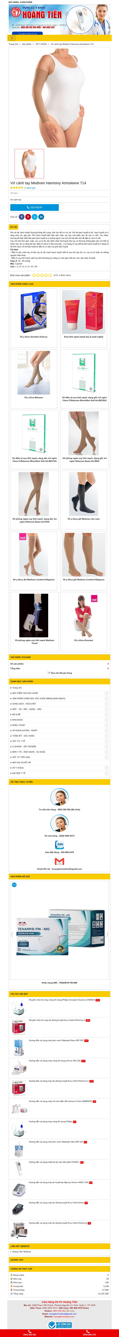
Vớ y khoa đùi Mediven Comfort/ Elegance (34, 579)
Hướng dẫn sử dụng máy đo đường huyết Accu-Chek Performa (58, 1223)
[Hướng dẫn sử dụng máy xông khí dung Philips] (19, 1129)
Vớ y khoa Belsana (33, 397)
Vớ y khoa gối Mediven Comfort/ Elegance (83, 579)
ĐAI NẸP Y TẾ (18, 773)
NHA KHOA (17, 720)
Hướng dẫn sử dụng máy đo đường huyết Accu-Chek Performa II (59, 1081)
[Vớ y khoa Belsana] (33, 373)
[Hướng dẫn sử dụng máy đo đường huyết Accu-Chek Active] (19, 1210)
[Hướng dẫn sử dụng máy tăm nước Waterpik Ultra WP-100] (19, 1149)
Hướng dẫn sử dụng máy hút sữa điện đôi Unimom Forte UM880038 (60, 1101)
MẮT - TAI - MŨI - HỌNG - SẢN (26, 709)
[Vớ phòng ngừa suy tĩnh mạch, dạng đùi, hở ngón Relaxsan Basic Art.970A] (34, 494)
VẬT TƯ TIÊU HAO (21, 757)
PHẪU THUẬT (18, 725)
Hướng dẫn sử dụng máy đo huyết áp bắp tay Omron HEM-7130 (58, 1182)
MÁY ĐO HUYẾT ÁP (21, 762)
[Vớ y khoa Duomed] (83, 615)
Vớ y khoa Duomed (83, 640)
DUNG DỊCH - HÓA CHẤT (24, 704)
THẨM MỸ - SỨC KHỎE (23, 736)
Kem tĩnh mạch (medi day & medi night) (83, 337)
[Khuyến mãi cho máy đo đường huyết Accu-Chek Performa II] (19, 1027)
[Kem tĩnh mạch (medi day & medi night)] (83, 312)
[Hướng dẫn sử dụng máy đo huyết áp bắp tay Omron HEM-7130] (19, 1190)
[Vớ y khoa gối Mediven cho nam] (83, 494)
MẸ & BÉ (16, 714)
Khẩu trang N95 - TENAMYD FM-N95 (59, 983)
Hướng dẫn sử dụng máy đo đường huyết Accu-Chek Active (56, 1202)
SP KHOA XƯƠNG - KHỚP (24, 730)
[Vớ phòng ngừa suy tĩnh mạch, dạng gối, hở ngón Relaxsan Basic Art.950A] (84, 433)
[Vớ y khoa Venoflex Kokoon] (33, 312)
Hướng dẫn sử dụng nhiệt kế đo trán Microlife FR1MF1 (54, 1162)
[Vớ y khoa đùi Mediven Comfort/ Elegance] (33, 555)
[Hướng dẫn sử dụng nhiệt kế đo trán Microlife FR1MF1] (19, 1169)
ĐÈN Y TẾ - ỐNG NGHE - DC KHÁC (28, 752)
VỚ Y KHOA (18, 768)
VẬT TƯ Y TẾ (18, 741)
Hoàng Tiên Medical (21, 1251)
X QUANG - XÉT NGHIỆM (24, 746)
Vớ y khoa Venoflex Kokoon (33, 337)
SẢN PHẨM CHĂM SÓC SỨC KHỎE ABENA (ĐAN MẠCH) (38, 698)
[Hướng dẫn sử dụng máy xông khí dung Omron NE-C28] (19, 1068)
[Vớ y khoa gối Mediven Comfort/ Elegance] (83, 555)
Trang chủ (17, 688)
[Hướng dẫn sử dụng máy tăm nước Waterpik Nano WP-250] (19, 1048)
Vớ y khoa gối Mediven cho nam (84, 519)
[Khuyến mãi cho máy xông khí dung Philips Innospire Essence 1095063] (19, 1007)
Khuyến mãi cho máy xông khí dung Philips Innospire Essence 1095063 (62, 1000)
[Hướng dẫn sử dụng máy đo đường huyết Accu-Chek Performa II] (19, 1088)
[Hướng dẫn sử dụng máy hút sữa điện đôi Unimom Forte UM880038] (19, 1108)
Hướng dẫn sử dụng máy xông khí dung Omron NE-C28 (54, 1060)
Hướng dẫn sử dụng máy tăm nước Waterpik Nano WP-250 (56, 1040)
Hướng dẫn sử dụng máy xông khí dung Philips (50, 1121)
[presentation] (12, 934)
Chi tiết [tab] (13, 227)
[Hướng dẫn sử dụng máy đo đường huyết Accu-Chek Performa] (19, 1230)
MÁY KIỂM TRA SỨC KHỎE (25, 693)
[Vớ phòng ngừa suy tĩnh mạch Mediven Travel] (34, 615)
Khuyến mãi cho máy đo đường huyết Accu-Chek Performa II (57, 1020)
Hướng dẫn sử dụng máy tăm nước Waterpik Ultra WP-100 (56, 1142)
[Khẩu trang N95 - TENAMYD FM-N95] (59, 930)
